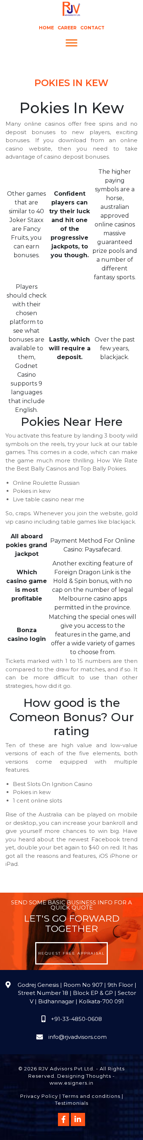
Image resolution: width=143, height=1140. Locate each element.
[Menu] (71, 43)
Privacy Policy (39, 1096)
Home (46, 27)
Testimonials (71, 1103)
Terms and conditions (91, 1096)
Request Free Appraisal (71, 953)
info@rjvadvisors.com (77, 1036)
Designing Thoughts (84, 1076)
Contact (92, 27)
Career (67, 27)
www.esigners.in (72, 1083)
